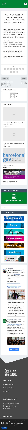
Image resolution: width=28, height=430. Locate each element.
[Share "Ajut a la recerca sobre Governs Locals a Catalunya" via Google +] (11, 69)
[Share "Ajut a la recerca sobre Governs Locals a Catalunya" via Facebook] (5, 69)
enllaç (9, 58)
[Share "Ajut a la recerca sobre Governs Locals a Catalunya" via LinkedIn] (19, 69)
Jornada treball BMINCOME (10, 181)
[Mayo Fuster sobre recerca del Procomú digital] (14, 134)
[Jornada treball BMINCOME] (14, 174)
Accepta (4, 427)
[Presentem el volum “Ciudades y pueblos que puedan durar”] (14, 114)
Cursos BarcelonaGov (8, 165)
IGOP (10, 22)
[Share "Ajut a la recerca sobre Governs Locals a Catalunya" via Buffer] (22, 69)
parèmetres (16, 425)
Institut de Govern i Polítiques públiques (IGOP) (11, 404)
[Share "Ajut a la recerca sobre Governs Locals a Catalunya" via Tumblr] (14, 69)
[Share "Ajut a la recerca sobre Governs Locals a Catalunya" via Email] (14, 72)
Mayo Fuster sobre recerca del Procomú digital (13, 144)
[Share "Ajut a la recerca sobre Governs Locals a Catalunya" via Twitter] (8, 69)
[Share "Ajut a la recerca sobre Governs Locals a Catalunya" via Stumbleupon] (11, 72)
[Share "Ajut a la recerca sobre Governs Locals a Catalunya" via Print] (16, 72)
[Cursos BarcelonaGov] (14, 155)
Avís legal (5, 391)
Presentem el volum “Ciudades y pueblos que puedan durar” (14, 123)
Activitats (22, 22)
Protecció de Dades (8, 384)
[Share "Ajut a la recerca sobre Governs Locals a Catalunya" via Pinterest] (16, 69)
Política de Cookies (8, 388)
